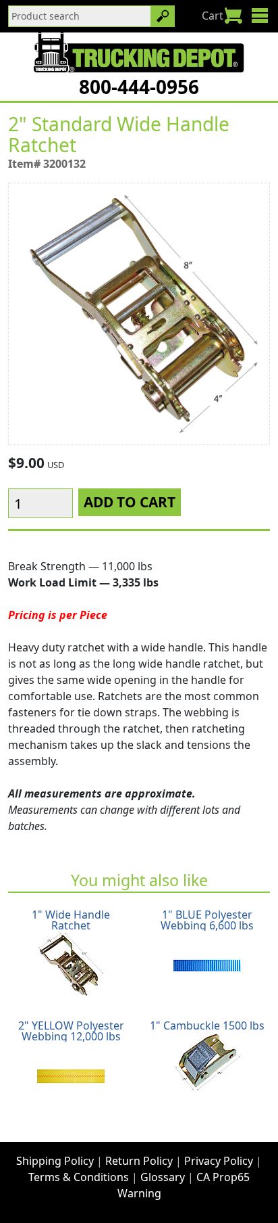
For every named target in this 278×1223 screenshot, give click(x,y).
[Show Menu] (259, 15)
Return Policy (139, 1160)
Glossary (162, 1177)
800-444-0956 (139, 86)
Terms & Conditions (78, 1177)
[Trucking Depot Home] (139, 52)
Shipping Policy (55, 1160)
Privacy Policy (218, 1160)
